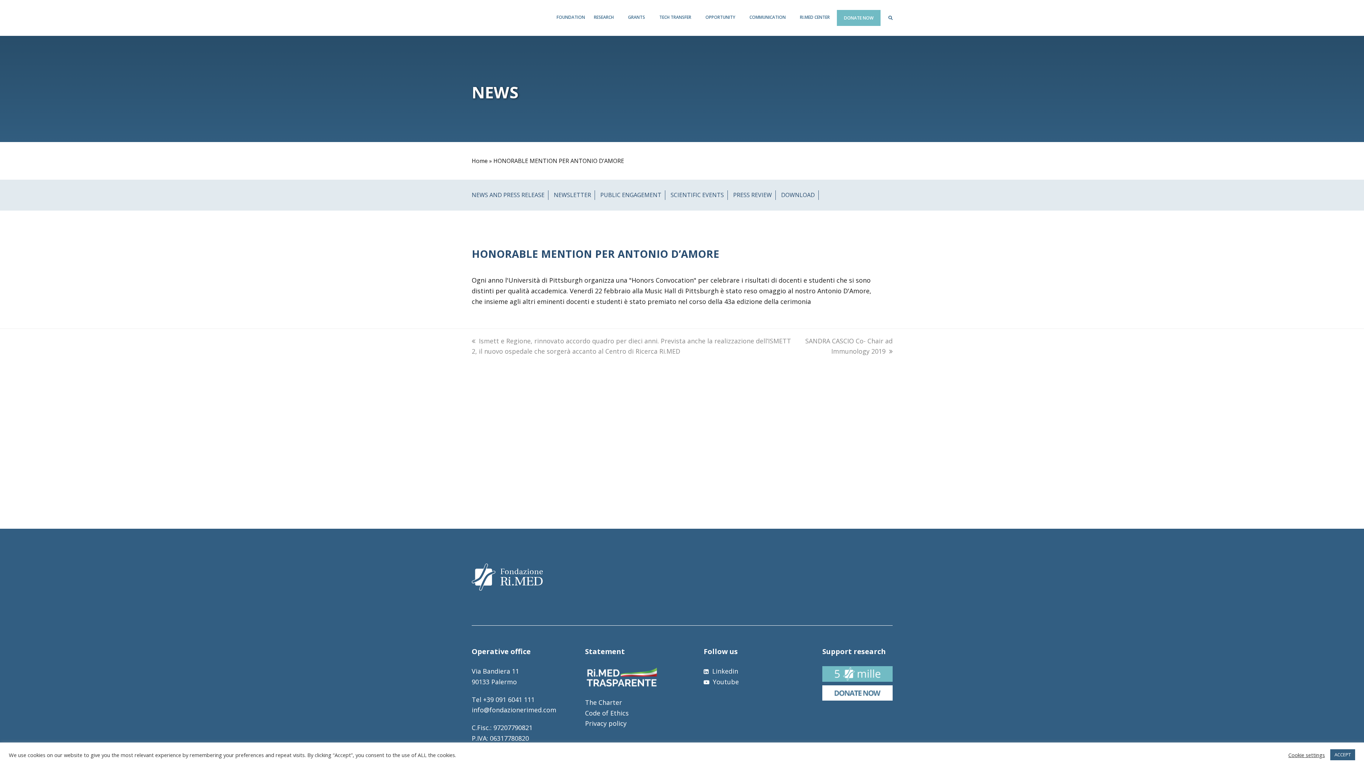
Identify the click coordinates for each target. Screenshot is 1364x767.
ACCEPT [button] (1343, 754)
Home (480, 161)
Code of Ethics (607, 713)
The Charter (603, 702)
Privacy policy (606, 723)
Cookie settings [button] (1306, 755)
